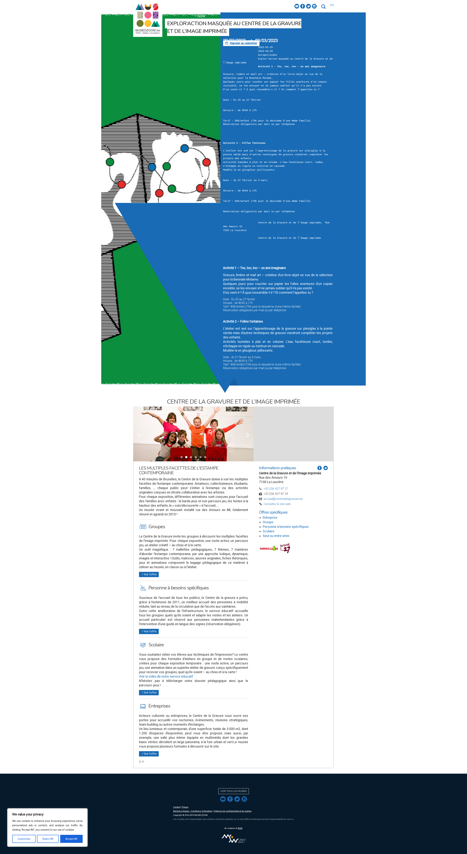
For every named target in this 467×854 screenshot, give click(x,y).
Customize (24, 838)
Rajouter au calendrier (241, 43)
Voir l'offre (149, 574)
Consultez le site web (277, 504)
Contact (176, 807)
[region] (47, 827)
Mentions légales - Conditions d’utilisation (192, 811)
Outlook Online (232, 260)
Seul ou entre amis (276, 536)
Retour (199, 16)
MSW (240, 828)
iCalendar (229, 249)
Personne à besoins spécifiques (286, 527)
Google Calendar (233, 253)
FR (332, 5)
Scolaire (268, 531)
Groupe (268, 522)
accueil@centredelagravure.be (283, 499)
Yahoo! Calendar (233, 264)
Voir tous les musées (233, 791)
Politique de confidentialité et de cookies (233, 811)
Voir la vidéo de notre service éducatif (166, 676)
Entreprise (270, 517)
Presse (185, 807)
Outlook (228, 256)
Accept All (71, 838)
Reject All (48, 838)
